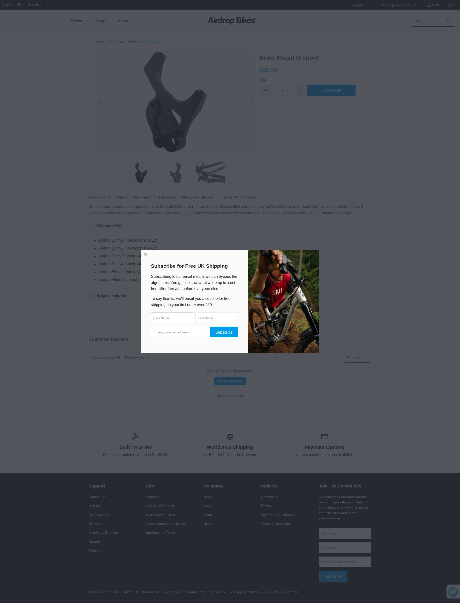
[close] (145, 254)
